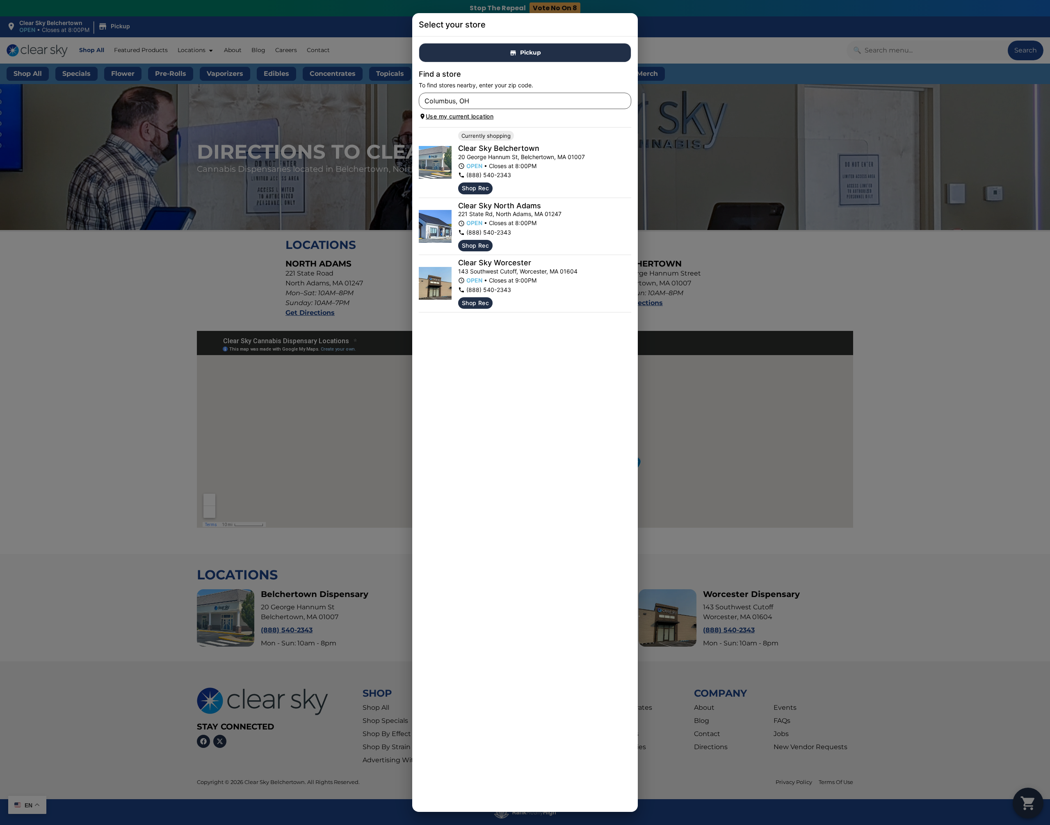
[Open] (625, 101)
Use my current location (459, 116)
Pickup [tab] (530, 52)
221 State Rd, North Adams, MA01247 (510, 213)
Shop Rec (475, 188)
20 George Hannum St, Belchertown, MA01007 (521, 156)
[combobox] (518, 101)
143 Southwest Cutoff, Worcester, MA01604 (518, 271)
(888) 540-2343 (488, 174)
